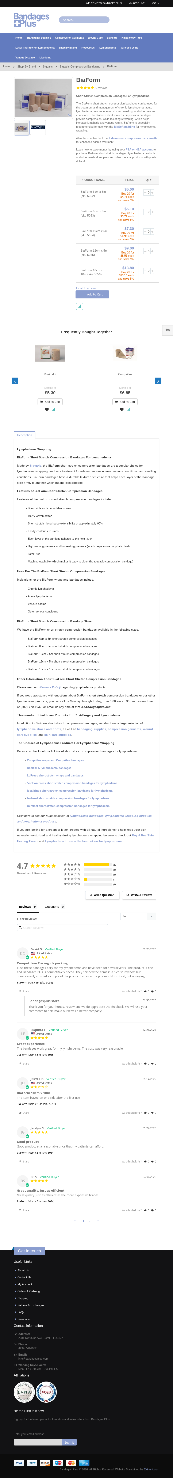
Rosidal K (50, 374)
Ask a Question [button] (104, 895)
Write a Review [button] (141, 895)
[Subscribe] (69, 1442)
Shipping (23, 1298)
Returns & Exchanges (31, 1305)
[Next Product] (156, 80)
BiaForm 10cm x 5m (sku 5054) (35, 1152)
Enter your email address (29, 1434)
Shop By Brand (26, 66)
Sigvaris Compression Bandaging (80, 66)
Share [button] (25, 991)
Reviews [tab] (25, 907)
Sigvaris (48, 66)
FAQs (21, 1312)
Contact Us (24, 1277)
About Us (23, 1270)
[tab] (24, 434)
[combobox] (84, 19)
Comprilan (125, 374)
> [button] (98, 1220)
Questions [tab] (52, 907)
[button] (69, 115)
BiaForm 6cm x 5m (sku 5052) (35, 982)
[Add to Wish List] (47, 410)
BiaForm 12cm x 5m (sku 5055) (35, 1055)
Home (6, 66)
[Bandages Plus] (32, 20)
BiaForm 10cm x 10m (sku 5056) (36, 1104)
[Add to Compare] (53, 410)
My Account (137, 3)
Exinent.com (151, 1469)
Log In (155, 3)
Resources (24, 1319)
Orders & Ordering (29, 1291)
